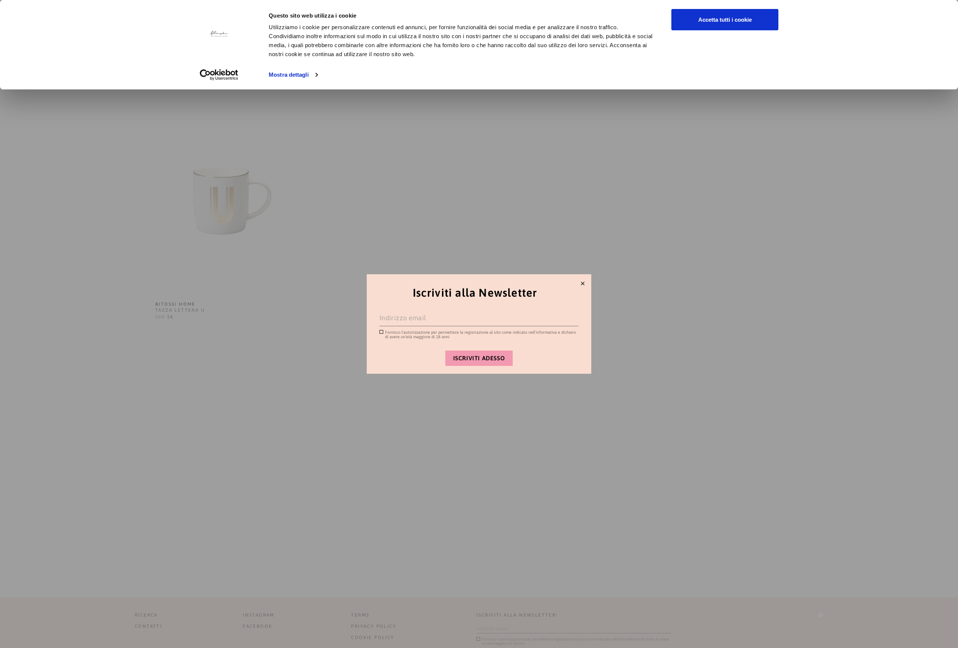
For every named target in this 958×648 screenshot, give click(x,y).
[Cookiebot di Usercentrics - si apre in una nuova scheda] (219, 74)
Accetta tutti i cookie (725, 19)
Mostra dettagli (289, 74)
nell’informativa (542, 332)
